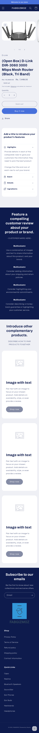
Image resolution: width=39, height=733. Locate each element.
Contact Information (13, 658)
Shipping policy (10, 653)
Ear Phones (9, 695)
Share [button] (7, 118)
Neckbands (9, 706)
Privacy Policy (10, 637)
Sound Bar (8, 690)
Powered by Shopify (25, 727)
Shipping (13, 86)
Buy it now (19, 111)
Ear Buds (8, 700)
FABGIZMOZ (16, 727)
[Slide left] (14, 49)
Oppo (6, 674)
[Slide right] (24, 49)
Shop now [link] (14, 409)
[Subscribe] (32, 595)
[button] (3, 8)
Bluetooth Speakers (12, 684)
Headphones (9, 711)
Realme (7, 679)
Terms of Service (11, 642)
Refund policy (10, 648)
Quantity (5, 90)
